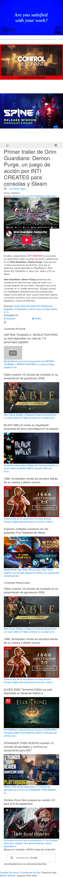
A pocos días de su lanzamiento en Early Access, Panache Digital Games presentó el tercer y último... (29, 520)
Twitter (37, 318)
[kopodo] (7, 145)
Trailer (48, 196)
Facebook (10, 318)
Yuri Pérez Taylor (17, 188)
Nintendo (17, 196)
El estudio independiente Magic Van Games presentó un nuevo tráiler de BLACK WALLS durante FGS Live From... (31, 468)
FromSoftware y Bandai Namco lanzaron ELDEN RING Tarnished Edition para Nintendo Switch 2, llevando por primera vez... (30, 732)
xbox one (40, 309)
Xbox (54, 196)
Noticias (26, 196)
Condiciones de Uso (30, 872)
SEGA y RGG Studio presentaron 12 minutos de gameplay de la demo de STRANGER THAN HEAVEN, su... (30, 789)
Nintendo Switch (29, 305)
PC (31, 196)
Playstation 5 (23, 309)
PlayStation (39, 196)
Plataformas (46, 305)
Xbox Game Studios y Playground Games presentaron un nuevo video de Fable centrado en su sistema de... (30, 416)
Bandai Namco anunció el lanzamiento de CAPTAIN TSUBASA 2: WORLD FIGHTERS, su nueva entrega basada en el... (29, 364)
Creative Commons (9, 872)
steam (33, 309)
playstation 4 (10, 309)
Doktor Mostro (7, 875)
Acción (17, 305)
